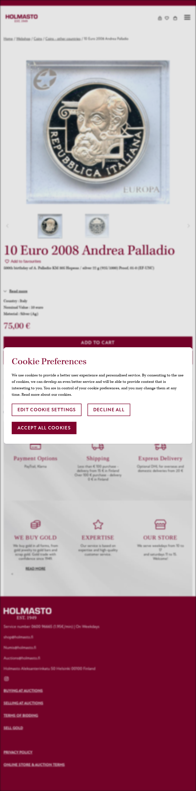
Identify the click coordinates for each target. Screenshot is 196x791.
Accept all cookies (44, 428)
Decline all (109, 410)
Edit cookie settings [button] (46, 410)
